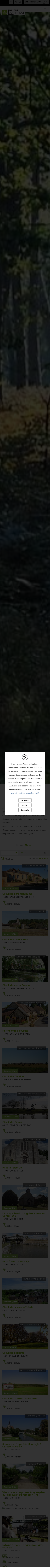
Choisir (25, 805)
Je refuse (25, 800)
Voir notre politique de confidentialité (25, 793)
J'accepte (25, 810)
